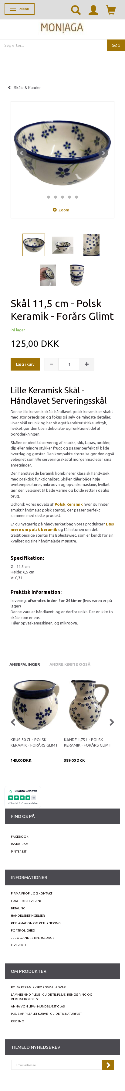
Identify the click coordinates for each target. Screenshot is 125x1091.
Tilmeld (108, 1065)
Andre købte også (69, 664)
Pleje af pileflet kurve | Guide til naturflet (46, 1013)
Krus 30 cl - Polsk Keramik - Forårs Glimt (34, 742)
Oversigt (18, 945)
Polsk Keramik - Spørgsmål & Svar (38, 987)
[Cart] (111, 9)
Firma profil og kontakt (31, 893)
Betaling (18, 908)
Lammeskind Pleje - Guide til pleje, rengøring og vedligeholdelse (51, 996)
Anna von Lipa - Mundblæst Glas (38, 1006)
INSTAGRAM (20, 844)
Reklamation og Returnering (36, 923)
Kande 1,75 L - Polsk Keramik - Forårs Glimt (87, 742)
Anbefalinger (24, 664)
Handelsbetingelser (28, 915)
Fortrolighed (23, 930)
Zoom (63, 210)
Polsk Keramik (69, 504)
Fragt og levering (26, 901)
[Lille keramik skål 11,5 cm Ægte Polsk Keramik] (62, 153)
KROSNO (17, 1021)
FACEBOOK (19, 836)
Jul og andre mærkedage (32, 937)
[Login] (93, 9)
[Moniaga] (62, 26)
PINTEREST (18, 851)
